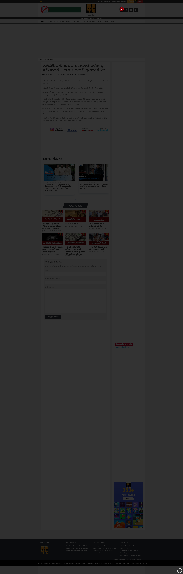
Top (180, 570)
